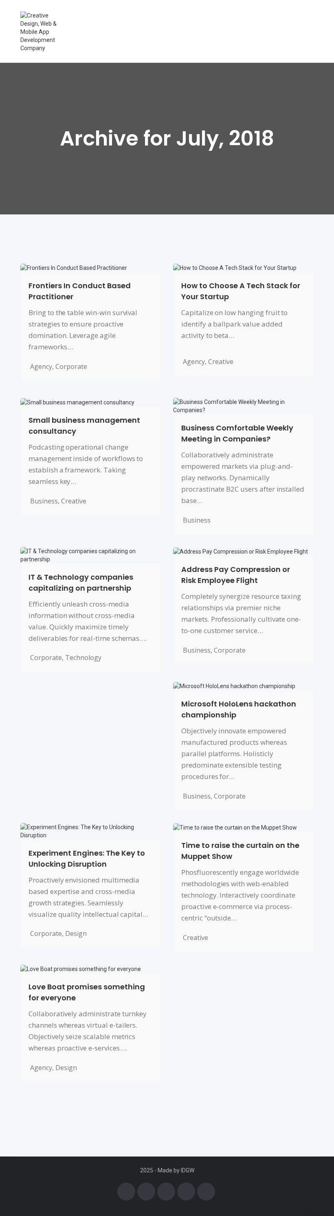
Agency (41, 366)
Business (44, 501)
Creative (220, 361)
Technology (83, 657)
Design (76, 933)
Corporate (71, 366)
